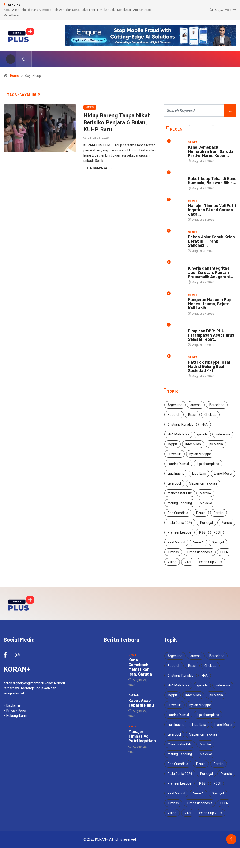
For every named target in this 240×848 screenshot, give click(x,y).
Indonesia (223, 434)
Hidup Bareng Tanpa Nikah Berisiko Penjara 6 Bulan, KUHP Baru (117, 122)
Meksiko (206, 503)
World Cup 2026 (210, 562)
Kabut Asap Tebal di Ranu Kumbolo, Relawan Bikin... (212, 180)
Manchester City (180, 493)
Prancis (226, 523)
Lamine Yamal (178, 464)
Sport (192, 142)
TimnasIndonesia (199, 552)
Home (14, 76)
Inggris (172, 444)
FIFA (205, 424)
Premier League (179, 532)
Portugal (206, 523)
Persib (201, 513)
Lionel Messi (223, 473)
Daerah (193, 173)
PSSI (217, 532)
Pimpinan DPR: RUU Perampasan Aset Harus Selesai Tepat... (211, 335)
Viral (187, 562)
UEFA (224, 552)
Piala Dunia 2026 (180, 523)
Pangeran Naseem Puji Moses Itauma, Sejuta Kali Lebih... (209, 303)
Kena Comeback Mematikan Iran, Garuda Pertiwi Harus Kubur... (210, 151)
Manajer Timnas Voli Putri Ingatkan (142, 736)
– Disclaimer (13, 705)
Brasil (192, 415)
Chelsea (210, 415)
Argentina (175, 405)
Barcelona (216, 405)
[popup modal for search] (24, 59)
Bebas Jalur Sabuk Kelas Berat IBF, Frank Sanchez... (211, 241)
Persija (219, 513)
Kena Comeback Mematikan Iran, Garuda (140, 666)
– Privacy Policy (15, 710)
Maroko (205, 493)
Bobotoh (174, 415)
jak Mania (216, 444)
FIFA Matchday (178, 434)
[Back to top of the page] (231, 839)
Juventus (174, 454)
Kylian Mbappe (200, 454)
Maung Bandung (180, 503)
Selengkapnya (95, 168)
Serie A (198, 542)
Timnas (173, 552)
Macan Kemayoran (203, 483)
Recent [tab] (177, 129)
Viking (172, 562)
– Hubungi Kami (15, 716)
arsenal (195, 405)
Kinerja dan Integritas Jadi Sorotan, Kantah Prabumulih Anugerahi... (210, 272)
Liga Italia (199, 473)
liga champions (208, 464)
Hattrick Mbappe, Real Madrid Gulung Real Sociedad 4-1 (209, 366)
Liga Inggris (176, 473)
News (90, 107)
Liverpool (174, 483)
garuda (202, 434)
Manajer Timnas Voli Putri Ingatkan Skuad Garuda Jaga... (212, 209)
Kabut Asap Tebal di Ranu (141, 703)
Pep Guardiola (178, 513)
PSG (202, 532)
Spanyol (218, 542)
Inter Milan (193, 444)
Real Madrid (176, 542)
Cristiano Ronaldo (181, 424)
